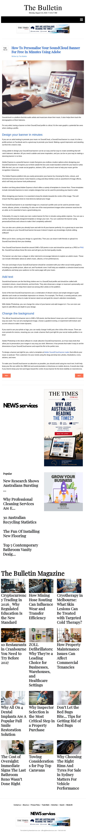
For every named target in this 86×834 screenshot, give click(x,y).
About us (26, 805)
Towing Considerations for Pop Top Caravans (41, 763)
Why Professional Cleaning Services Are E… (18, 504)
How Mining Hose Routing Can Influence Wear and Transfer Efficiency (41, 606)
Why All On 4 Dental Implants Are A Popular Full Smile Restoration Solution (13, 721)
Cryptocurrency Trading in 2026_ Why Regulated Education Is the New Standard (13, 609)
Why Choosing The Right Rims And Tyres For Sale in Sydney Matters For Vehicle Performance (69, 772)
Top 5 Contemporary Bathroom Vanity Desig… (20, 549)
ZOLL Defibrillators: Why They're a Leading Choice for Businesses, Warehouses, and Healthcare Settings (41, 664)
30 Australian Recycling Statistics (19, 519)
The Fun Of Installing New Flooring (21, 533)
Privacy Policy (35, 805)
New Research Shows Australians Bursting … (21, 485)
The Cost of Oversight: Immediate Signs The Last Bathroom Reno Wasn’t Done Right (13, 770)
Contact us (17, 805)
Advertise (54, 805)
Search (62, 805)
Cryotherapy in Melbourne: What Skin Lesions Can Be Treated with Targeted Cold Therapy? (70, 609)
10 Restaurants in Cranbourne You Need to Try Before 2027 (13, 653)
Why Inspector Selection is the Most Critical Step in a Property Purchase (42, 718)
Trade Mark (45, 805)
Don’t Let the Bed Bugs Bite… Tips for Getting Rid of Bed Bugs (69, 716)
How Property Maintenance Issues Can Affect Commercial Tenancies (68, 655)
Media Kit (69, 805)
